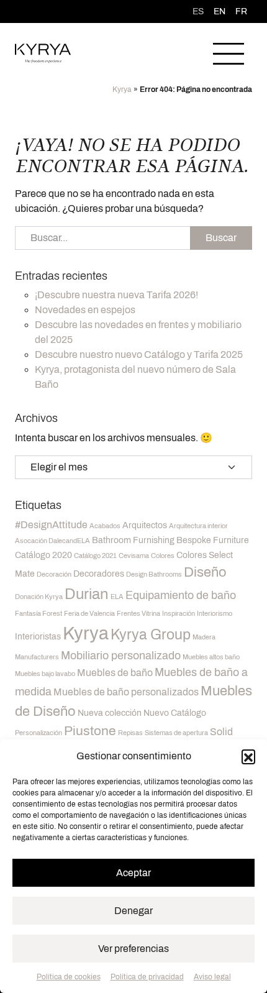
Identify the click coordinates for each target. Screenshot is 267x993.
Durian (87, 594)
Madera (203, 637)
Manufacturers (37, 657)
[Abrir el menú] (228, 53)
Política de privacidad (147, 976)
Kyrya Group (151, 634)
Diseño (205, 572)
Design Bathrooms (154, 574)
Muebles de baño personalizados (126, 692)
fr (241, 11)
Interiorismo (214, 613)
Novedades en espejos (85, 309)
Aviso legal (212, 976)
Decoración (54, 574)
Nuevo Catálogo (174, 713)
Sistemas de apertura (176, 733)
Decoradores (98, 574)
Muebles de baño (115, 672)
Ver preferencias (133, 948)
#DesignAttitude (51, 524)
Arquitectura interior (198, 526)
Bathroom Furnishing (133, 540)
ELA (117, 596)
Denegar (133, 910)
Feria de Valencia (89, 613)
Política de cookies (69, 976)
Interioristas (38, 636)
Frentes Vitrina (138, 613)
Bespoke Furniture (212, 540)
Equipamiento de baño (180, 595)
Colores (162, 555)
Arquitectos (144, 525)
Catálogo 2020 (43, 555)
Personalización (38, 733)
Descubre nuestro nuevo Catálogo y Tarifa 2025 (139, 354)
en (219, 11)
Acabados (104, 526)
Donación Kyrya (39, 596)
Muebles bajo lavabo (45, 673)
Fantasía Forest (38, 613)
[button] (248, 756)
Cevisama (134, 555)
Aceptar (133, 872)
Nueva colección (110, 713)
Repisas (130, 733)
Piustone (90, 731)
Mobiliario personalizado (121, 655)
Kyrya (122, 89)
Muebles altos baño (211, 657)
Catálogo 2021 (95, 555)
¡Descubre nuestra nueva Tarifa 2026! (116, 295)
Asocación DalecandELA (52, 541)
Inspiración (178, 613)
